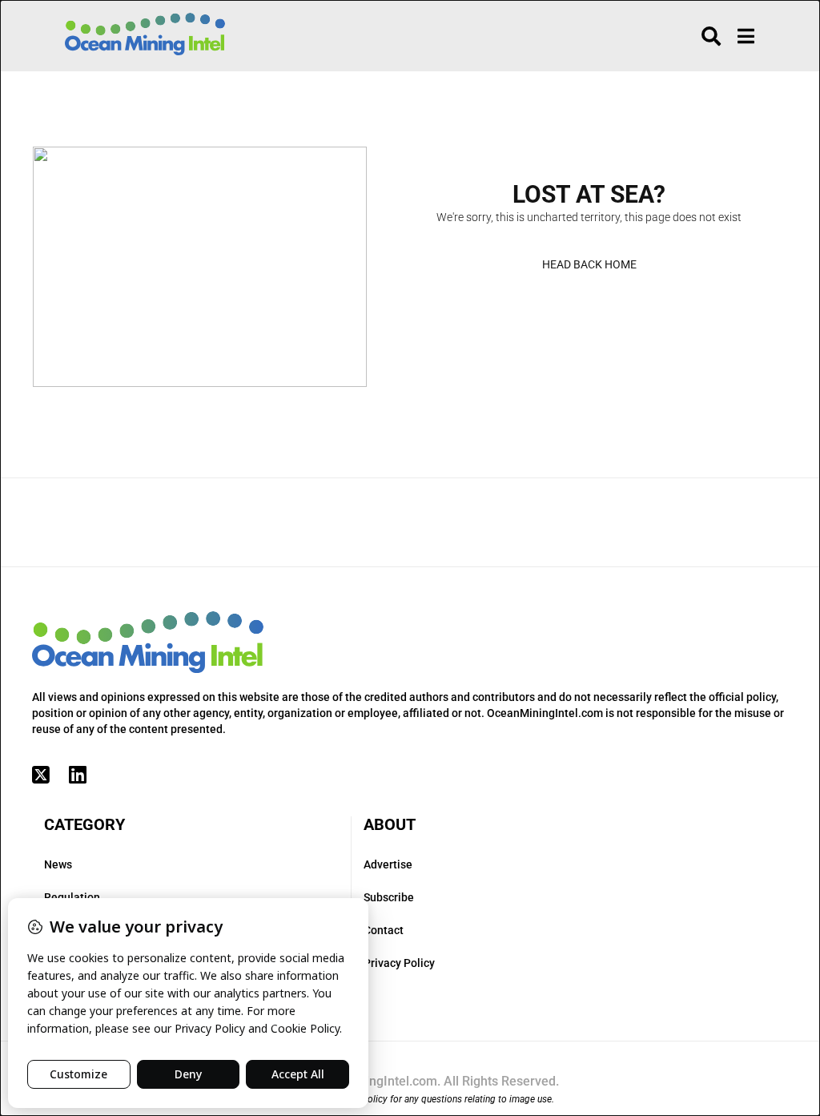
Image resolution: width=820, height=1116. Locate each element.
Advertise (388, 864)
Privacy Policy (399, 963)
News (58, 864)
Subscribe (389, 897)
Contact (384, 930)
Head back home (589, 264)
